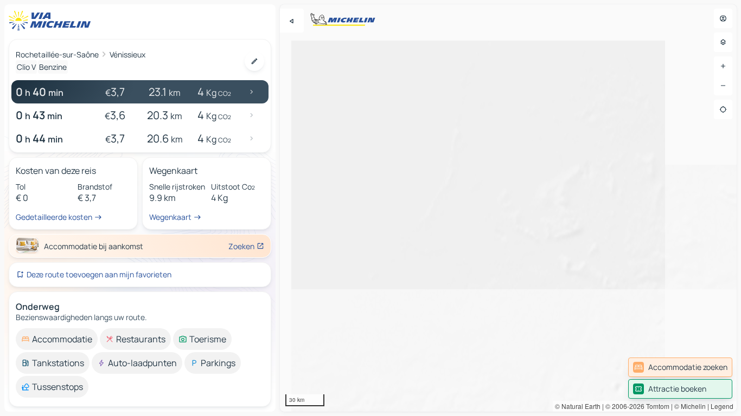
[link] (680, 367)
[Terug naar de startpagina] (52, 20)
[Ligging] (723, 109)
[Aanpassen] (254, 61)
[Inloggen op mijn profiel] (723, 18)
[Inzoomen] (723, 66)
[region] (508, 208)
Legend (722, 406)
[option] (57, 339)
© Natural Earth (578, 406)
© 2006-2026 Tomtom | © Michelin (655, 406)
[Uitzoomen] (723, 85)
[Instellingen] (723, 42)
